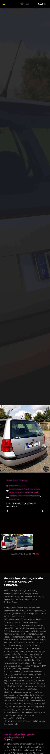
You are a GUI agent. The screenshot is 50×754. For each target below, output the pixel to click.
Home (9, 480)
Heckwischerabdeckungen (29, 495)
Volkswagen (14, 499)
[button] (27, 4)
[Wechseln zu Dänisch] (37, 554)
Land (15, 480)
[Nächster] (34, 511)
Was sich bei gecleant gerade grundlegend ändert (19, 736)
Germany (23, 480)
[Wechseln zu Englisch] (34, 554)
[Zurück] (15, 511)
